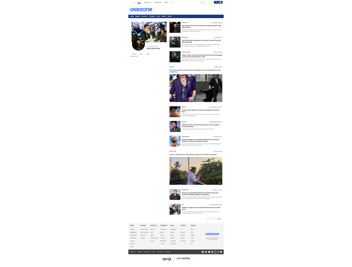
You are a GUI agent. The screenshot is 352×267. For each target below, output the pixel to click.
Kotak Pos (147, 252)
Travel (170, 16)
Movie (162, 232)
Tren (139, 3)
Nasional (132, 229)
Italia (171, 235)
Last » (219, 219)
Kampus (132, 241)
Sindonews (158, 2)
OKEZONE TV (148, 2)
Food (151, 232)
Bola (158, 16)
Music (161, 235)
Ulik (192, 243)
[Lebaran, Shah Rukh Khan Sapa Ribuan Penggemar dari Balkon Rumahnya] (195, 171)
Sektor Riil (143, 235)
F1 (181, 229)
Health (152, 235)
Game (192, 238)
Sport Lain (183, 241)
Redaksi (140, 252)
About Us (132, 252)
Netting (183, 235)
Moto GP (183, 232)
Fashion (152, 229)
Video (148, 54)
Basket (182, 238)
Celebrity (152, 16)
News (132, 16)
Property (142, 238)
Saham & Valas (144, 229)
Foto (141, 54)
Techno (193, 225)
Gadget (193, 235)
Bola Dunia (173, 243)
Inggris (172, 232)
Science (193, 241)
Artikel (134, 54)
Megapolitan (133, 232)
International (133, 235)
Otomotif (132, 243)
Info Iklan (160, 252)
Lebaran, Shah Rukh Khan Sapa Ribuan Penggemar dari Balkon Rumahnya (193, 154)
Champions (173, 229)
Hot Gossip (163, 229)
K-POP (162, 243)
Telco (192, 232)
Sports (164, 16)
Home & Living (154, 238)
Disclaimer (168, 252)
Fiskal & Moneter (144, 232)
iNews (166, 2)
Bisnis (192, 229)
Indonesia (173, 241)
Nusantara (133, 238)
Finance (137, 16)
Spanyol (172, 238)
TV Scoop (162, 238)
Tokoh (131, 246)
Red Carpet (163, 241)
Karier (153, 252)
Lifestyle (144, 16)
